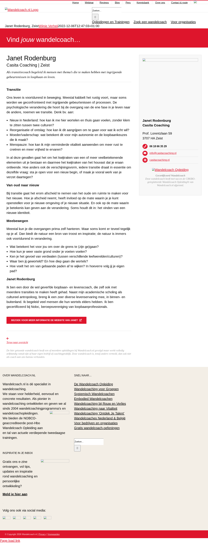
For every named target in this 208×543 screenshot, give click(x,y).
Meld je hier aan (15, 494)
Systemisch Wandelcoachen (94, 394)
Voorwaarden (54, 534)
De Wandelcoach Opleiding (93, 384)
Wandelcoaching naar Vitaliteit (95, 408)
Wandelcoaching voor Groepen (96, 389)
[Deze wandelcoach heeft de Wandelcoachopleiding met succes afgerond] (170, 170)
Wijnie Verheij (48, 26)
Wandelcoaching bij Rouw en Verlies (100, 403)
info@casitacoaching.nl (163, 153)
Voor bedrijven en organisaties (96, 423)
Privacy (42, 534)
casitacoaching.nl (160, 160)
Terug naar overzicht (17, 342)
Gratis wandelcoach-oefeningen (97, 428)
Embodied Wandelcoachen (93, 399)
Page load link (10, 540)
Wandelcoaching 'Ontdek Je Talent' (99, 413)
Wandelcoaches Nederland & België (99, 418)
